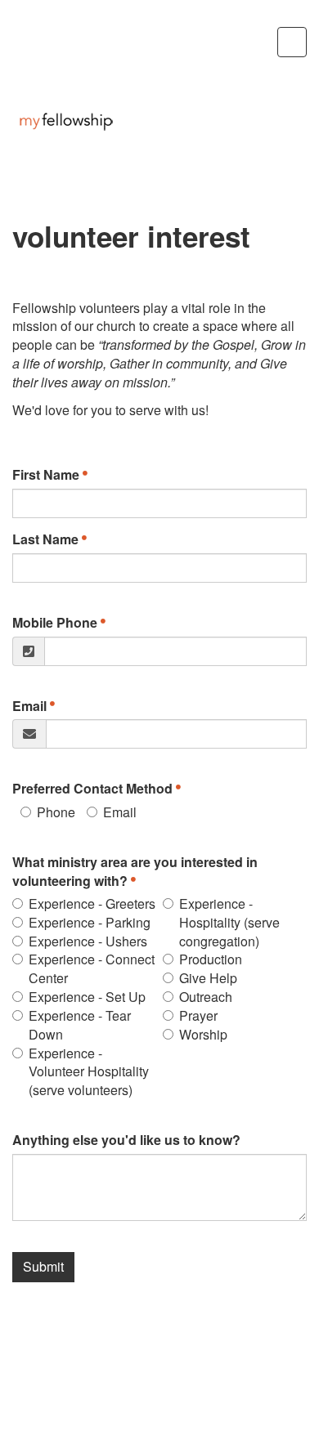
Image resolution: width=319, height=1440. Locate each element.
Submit (43, 1266)
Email (29, 706)
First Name (45, 475)
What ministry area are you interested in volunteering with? (135, 871)
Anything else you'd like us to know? (126, 1140)
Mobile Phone (54, 623)
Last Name (45, 539)
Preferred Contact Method (92, 789)
